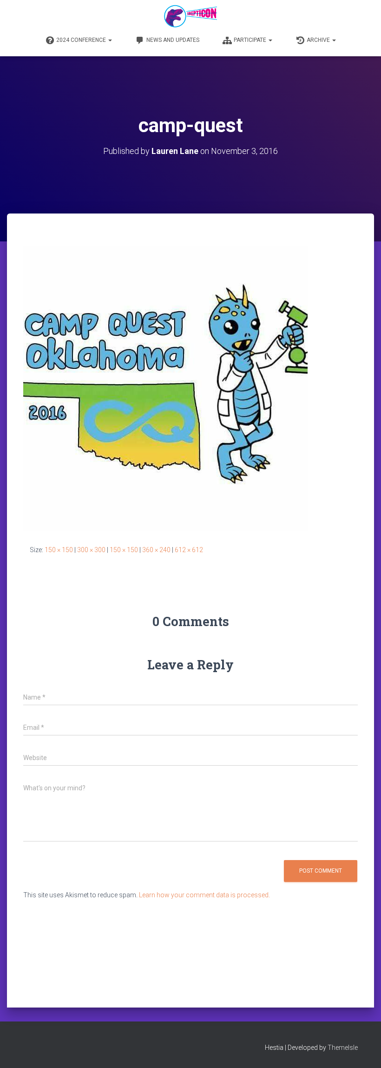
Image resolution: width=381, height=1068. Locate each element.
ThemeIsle (343, 1047)
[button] (109, 40)
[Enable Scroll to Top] (362, 1049)
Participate (251, 40)
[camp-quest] (165, 388)
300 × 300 (91, 550)
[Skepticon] (190, 16)
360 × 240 (156, 550)
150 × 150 (59, 550)
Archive (319, 40)
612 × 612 (189, 550)
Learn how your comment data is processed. (204, 895)
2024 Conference (81, 40)
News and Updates (172, 40)
